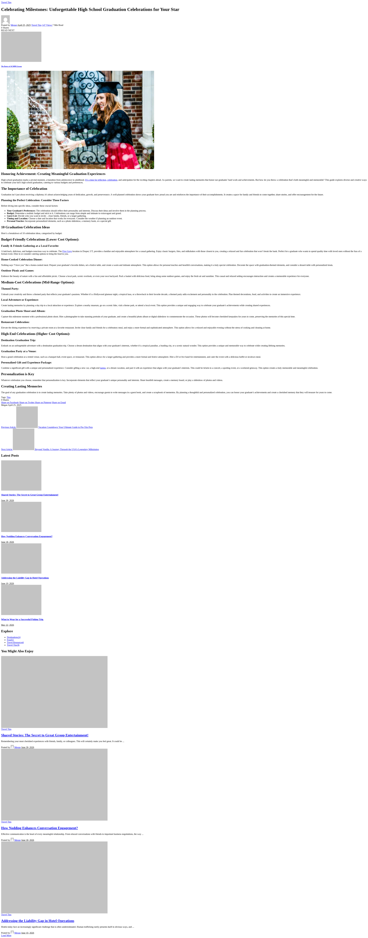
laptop (103, 368)
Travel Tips (6, 2)
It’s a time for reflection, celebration (101, 180)
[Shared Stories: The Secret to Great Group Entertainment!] (21, 490)
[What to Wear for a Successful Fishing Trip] (21, 614)
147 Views (47, 25)
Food (10, 640)
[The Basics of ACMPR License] (21, 61)
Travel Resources (15, 642)
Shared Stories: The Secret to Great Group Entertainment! (29, 495)
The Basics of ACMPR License (11, 66)
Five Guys (67, 251)
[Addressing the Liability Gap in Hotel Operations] (21, 573)
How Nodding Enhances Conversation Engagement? (26, 536)
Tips (8, 397)
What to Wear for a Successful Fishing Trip (22, 619)
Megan (14, 25)
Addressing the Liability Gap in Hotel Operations (25, 578)
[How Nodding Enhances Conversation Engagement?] (21, 531)
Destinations (13, 637)
